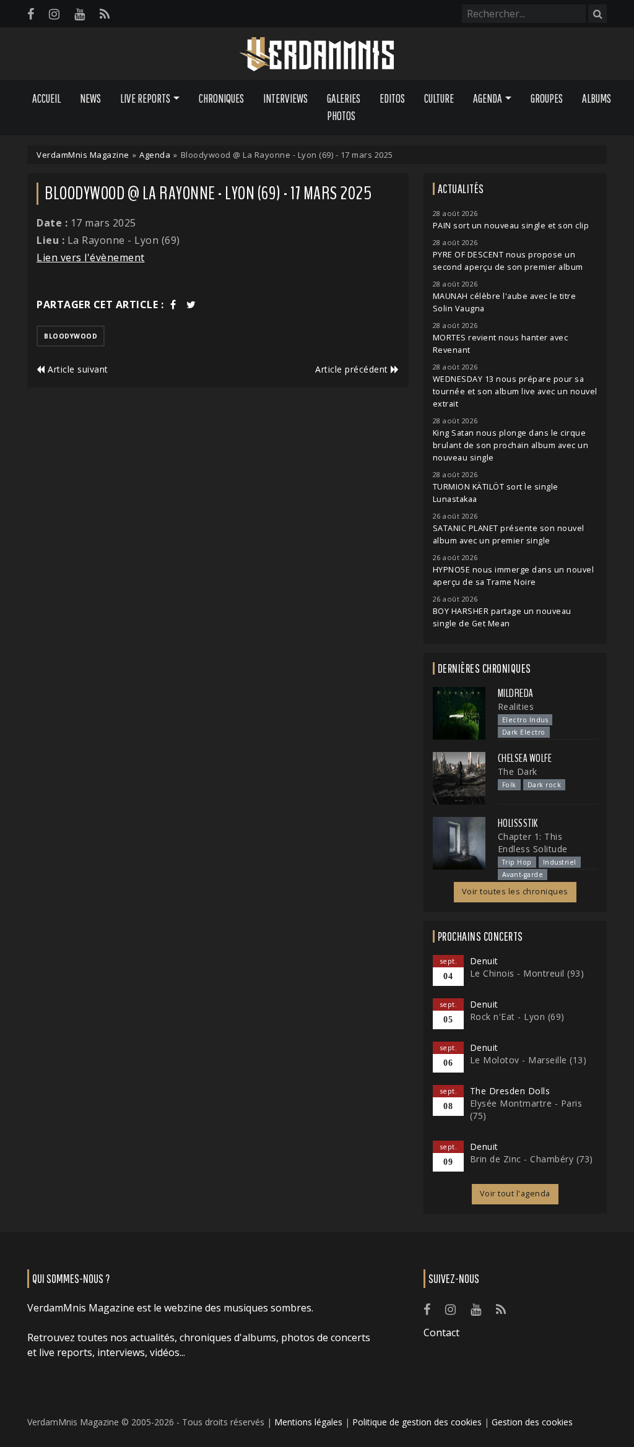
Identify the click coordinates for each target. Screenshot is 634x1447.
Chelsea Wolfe (525, 758)
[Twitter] (191, 304)
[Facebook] (30, 14)
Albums (596, 98)
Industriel (559, 862)
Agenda (154, 154)
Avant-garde (523, 874)
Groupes (547, 98)
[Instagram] (54, 14)
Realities (516, 706)
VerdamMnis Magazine (83, 154)
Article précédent (353, 369)
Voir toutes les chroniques (515, 891)
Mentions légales (308, 1422)
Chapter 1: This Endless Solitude (533, 843)
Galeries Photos (343, 107)
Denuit (484, 961)
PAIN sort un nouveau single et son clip (511, 225)
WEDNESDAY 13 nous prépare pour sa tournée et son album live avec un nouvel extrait (515, 391)
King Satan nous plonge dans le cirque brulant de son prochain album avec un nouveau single (511, 445)
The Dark (517, 771)
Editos (392, 98)
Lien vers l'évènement (91, 257)
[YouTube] (79, 14)
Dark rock (545, 784)
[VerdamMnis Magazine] (317, 54)
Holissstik (518, 823)
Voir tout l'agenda (515, 1193)
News (90, 98)
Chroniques (221, 98)
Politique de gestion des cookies (417, 1422)
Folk (509, 784)
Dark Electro (523, 732)
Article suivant (76, 369)
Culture (439, 98)
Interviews (285, 98)
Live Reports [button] (145, 98)
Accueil (46, 98)
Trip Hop (517, 862)
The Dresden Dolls (510, 1091)
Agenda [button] (487, 98)
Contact (441, 1332)
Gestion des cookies (532, 1422)
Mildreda (516, 693)
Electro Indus (525, 719)
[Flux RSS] (105, 14)
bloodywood (70, 336)
